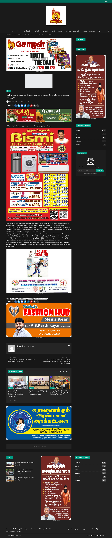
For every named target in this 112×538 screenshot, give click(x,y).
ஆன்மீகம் (27, 31)
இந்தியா (9, 91)
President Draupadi (22, 298)
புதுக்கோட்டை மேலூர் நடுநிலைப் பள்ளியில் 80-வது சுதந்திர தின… (24, 470)
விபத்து (83, 529)
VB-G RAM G (30, 298)
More (99, 31)
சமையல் (84, 31)
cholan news (13, 298)
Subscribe (100, 170)
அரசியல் (36, 31)
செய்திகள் (45, 31)
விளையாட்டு (95, 529)
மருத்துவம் (76, 529)
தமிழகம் (60, 31)
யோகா (88, 529)
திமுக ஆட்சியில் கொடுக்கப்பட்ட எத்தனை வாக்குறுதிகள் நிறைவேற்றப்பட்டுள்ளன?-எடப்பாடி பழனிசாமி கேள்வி (56, 361)
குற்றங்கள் (92, 31)
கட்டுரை (19, 531)
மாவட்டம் (78, 130)
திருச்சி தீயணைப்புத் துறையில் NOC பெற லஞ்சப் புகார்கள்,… (24, 463)
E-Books (18, 31)
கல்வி (53, 31)
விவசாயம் (76, 31)
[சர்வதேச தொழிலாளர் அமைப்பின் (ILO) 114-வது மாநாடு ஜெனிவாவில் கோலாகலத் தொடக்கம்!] (60, 382)
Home (11, 31)
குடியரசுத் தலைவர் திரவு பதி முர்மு (41, 298)
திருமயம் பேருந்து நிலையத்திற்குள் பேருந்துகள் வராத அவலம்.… (24, 478)
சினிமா (68, 31)
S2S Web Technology (100, 535)
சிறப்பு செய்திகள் (10, 531)
